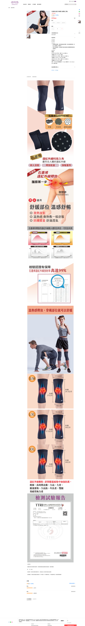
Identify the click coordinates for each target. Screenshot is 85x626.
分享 (53, 70)
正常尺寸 (58, 22)
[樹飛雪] (14, 3)
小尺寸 (53, 22)
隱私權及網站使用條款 (34, 625)
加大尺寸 (63, 22)
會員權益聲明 (50, 625)
